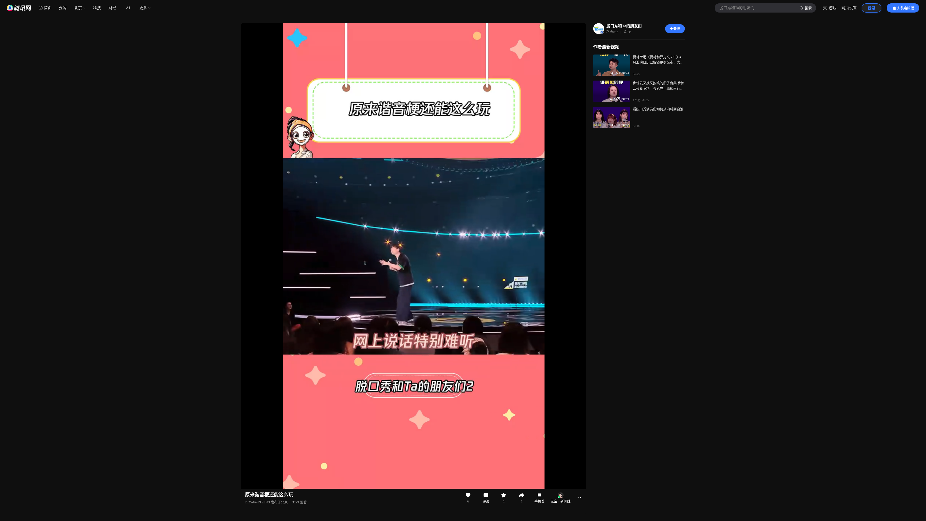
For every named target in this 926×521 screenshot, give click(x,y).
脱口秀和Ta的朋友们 (624, 26)
